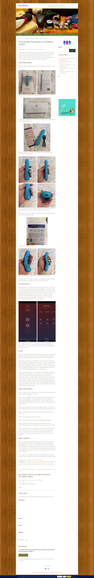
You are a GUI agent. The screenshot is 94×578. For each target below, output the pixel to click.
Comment (22, 500)
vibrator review (46, 464)
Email (21, 525)
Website (21, 532)
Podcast (40, 34)
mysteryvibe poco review (24, 463)
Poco (39, 57)
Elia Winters (23, 5)
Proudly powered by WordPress (39, 572)
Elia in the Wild (52, 34)
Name (21, 518)
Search (72, 50)
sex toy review (26, 464)
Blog (35, 34)
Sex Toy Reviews (28, 34)
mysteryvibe (43, 461)
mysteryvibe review (35, 463)
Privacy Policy (47, 565)
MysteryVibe (28, 54)
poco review (46, 463)
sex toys (40, 459)
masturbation (36, 461)
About (45, 34)
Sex (37, 459)
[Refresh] (26, 540)
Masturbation (27, 459)
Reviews (33, 459)
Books (20, 34)
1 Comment (41, 49)
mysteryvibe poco (51, 461)
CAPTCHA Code (23, 546)
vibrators (52, 464)
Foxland (60, 572)
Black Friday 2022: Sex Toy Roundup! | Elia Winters (30, 480)
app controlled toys (28, 461)
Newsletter (60, 34)
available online (42, 369)
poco (42, 463)
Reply (21, 487)
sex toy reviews (34, 464)
